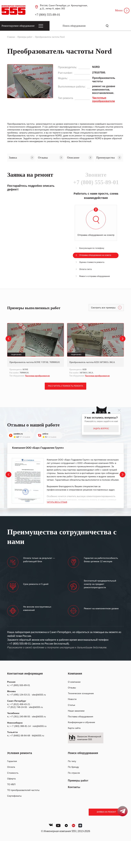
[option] (36, 350)
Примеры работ (78, 780)
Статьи (71, 705)
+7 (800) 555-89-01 (47, 14)
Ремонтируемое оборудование (18, 25)
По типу (72, 761)
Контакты (74, 787)
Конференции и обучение (81, 722)
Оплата (11, 767)
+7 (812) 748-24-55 (17, 707)
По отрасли (74, 773)
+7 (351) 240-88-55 (20, 716)
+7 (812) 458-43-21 (20, 704)
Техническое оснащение (81, 693)
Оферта (11, 778)
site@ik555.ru (39, 694)
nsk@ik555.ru (39, 726)
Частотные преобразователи (37, 376)
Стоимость (12, 773)
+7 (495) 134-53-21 (20, 694)
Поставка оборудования (80, 716)
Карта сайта (74, 728)
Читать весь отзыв (57, 502)
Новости (72, 699)
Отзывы (72, 687)
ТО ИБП (11, 784)
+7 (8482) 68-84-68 (20, 735)
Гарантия (12, 761)
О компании (74, 682)
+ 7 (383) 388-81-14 (20, 726)
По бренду (73, 767)
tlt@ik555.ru (38, 735)
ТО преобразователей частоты (23, 790)
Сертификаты (14, 796)
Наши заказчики (76, 710)
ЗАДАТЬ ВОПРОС (101, 428)
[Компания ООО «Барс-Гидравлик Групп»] (28, 480)
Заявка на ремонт (106, 812)
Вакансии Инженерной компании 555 (89, 738)
